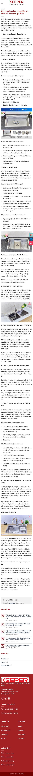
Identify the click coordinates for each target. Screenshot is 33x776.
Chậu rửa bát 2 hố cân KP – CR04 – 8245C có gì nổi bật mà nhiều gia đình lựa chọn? (18, 631)
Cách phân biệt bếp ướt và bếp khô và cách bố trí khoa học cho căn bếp (18, 624)
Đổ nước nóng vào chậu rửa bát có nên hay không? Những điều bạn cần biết (18, 639)
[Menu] (2, 3)
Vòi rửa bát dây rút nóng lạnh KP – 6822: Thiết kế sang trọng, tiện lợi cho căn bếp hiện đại (18, 616)
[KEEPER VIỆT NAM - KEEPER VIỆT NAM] (16, 3)
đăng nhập (12, 603)
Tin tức (3, 9)
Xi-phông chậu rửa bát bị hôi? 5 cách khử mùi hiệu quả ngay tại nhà (18, 646)
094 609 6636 (13, 709)
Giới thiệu (4, 659)
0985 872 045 (13, 713)
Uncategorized (5, 665)
